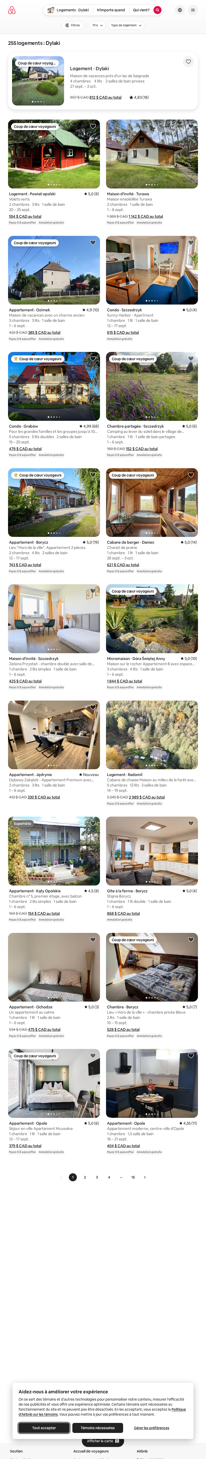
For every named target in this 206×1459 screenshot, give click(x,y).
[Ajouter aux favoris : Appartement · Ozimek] (93, 242)
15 (133, 1177)
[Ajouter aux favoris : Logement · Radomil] (191, 707)
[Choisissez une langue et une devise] (180, 10)
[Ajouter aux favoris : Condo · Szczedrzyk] (191, 242)
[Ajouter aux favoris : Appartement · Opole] (93, 1055)
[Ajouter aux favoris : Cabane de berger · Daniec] (191, 475)
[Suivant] (144, 1177)
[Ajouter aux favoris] (188, 61)
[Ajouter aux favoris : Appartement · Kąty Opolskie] (93, 823)
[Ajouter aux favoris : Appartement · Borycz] (93, 475)
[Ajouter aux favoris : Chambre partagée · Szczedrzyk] (191, 358)
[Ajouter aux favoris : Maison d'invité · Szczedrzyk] (93, 591)
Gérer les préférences (151, 1428)
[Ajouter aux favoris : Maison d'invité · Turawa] (191, 126)
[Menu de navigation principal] (193, 10)
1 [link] (73, 1177)
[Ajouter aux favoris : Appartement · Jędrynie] (93, 707)
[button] (105, 97)
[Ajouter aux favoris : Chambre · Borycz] (191, 939)
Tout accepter (44, 1428)
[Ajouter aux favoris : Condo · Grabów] (93, 358)
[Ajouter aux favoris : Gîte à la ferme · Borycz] (191, 823)
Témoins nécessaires (98, 1428)
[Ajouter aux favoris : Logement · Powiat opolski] (93, 126)
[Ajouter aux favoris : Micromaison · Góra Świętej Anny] (191, 591)
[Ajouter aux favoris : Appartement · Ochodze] (93, 939)
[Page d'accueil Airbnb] (12, 10)
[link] (61, 1177)
